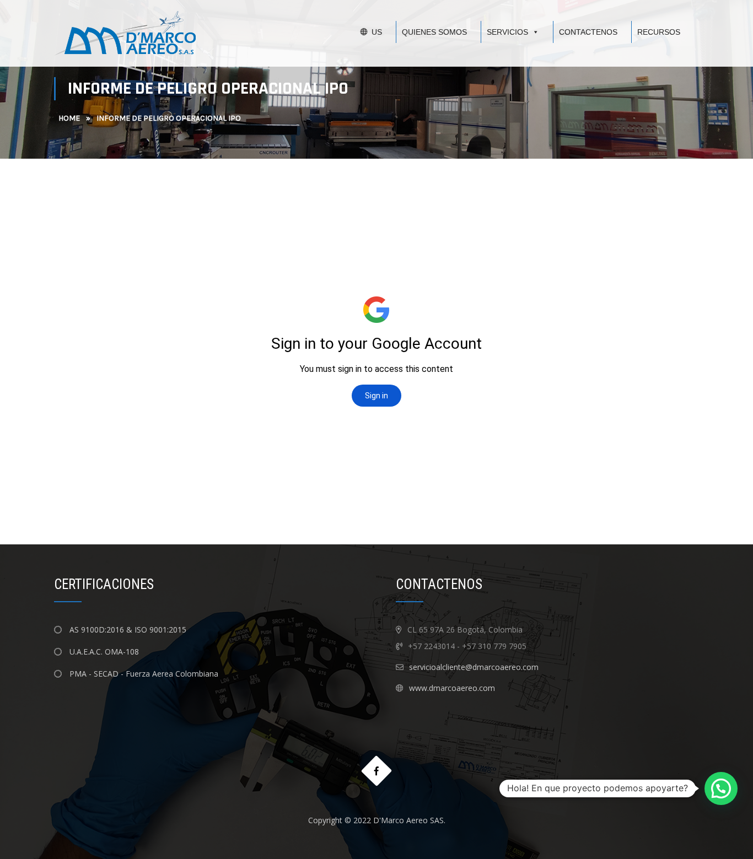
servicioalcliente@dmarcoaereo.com (474, 667)
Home (69, 118)
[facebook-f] (376, 771)
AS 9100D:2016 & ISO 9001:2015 (127, 629)
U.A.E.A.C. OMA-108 (103, 651)
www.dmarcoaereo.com (452, 688)
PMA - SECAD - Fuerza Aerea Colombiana (142, 673)
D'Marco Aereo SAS (408, 820)
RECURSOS (658, 32)
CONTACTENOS (588, 32)
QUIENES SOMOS (434, 32)
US (377, 32)
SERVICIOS (507, 32)
